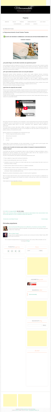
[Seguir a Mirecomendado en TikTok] (15, 251)
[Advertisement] (23, 3)
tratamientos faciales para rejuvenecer (24, 214)
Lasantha (26, 410)
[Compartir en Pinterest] (23, 211)
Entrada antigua (44, 219)
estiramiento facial (21, 212)
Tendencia (22, 21)
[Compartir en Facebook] (22, 211)
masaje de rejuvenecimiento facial (31, 212)
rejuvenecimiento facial (43, 212)
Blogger (28, 240)
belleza (15, 212)
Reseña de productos (32, 21)
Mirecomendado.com (25, 409)
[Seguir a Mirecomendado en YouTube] (19, 251)
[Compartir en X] (21, 211)
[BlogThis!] (19, 211)
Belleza (14, 21)
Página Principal (15, 219)
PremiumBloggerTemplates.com (34, 410)
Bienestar (7, 21)
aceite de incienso (9, 212)
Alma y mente (42, 21)
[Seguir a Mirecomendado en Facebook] (12, 251)
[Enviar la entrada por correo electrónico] (17, 211)
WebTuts (16, 410)
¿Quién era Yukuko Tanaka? (13, 233)
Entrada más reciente (7, 219)
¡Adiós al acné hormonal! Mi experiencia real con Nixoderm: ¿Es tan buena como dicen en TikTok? (27, 226)
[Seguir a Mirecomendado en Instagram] (8, 251)
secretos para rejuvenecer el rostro (10, 214)
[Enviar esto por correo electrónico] (18, 211)
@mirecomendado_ (33, 294)
